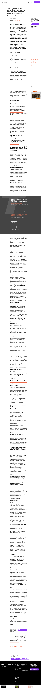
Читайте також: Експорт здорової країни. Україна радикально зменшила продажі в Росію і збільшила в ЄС (18, 382)
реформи (12, 647)
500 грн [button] (18, 219)
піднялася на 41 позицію (15, 319)
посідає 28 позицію (18, 94)
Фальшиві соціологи (24, 669)
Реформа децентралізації (15, 338)
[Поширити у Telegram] (19, 20)
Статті (16, 665)
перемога (15, 646)
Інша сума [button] (13, 222)
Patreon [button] (13, 227)
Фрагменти (17, 667)
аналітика (16, 647)
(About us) (20, 664)
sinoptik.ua (32, 90)
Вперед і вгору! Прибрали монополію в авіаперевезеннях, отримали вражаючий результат (17, 484)
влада (12, 646)
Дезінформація (25, 670)
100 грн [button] (13, 219)
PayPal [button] (19, 229)
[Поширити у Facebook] (15, 20)
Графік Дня (17, 678)
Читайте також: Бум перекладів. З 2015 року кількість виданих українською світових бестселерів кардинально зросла (17, 142)
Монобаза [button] (14, 229)
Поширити (12, 20)
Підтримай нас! (17, 676)
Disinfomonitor (24, 671)
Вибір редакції (17, 669)
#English (16, 670)
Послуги (23, 666)
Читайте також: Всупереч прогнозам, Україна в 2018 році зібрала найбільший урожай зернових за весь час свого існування (18, 449)
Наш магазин (17, 677)
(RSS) (18, 665)
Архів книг (17, 681)
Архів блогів (17, 679)
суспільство (20, 646)
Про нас (16, 664)
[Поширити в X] (17, 20)
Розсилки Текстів (18, 668)
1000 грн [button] (22, 219)
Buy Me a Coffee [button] (20, 227)
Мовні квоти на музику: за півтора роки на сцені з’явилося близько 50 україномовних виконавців (18, 147)
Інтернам (23, 673)
